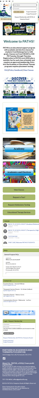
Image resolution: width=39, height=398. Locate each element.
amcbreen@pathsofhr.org (9, 285)
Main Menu (7, 19)
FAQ (6, 70)
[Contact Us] (6, 1)
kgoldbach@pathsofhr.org (9, 290)
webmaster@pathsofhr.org (9, 301)
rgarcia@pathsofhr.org (8, 296)
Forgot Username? (31, 12)
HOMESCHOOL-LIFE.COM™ (11, 389)
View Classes (28, 70)
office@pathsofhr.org (20, 379)
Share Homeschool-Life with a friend (13, 386)
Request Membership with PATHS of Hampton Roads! (18, 338)
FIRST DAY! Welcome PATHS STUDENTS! (21, 242)
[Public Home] (0, 1)
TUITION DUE (12, 236)
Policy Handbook (15, 70)
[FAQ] (9, 1)
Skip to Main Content (10, 385)
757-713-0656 (7, 379)
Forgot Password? (31, 14)
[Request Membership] (3, 1)
